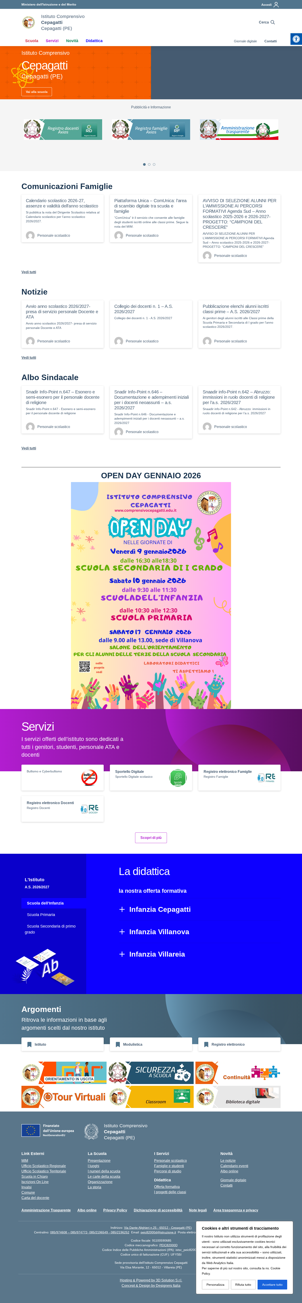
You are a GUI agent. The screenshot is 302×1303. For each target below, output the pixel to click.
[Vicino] (288, 1224)
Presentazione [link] (99, 1160)
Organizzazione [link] (100, 1182)
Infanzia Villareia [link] (157, 954)
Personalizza (215, 1284)
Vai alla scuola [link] (37, 92)
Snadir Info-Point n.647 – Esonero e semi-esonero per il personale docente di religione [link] (62, 397)
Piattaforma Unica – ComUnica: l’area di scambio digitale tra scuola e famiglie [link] (150, 206)
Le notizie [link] (228, 1160)
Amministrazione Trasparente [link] (46, 1210)
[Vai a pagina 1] (144, 164)
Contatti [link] (270, 41)
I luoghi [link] (93, 1166)
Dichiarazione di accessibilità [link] (158, 1210)
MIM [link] (24, 1160)
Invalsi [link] (26, 1187)
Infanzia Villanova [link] (159, 932)
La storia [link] (94, 1187)
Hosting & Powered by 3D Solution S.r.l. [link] (151, 1280)
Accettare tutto (272, 1284)
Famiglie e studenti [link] (169, 1166)
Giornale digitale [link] (245, 41)
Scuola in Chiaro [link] (34, 1176)
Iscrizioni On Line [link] (35, 1182)
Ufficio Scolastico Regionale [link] (43, 1166)
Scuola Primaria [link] (41, 914)
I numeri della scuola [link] (104, 1171)
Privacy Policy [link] (115, 1210)
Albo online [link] (229, 1171)
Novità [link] (72, 41)
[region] (244, 1257)
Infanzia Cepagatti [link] (160, 909)
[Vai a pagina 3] (154, 164)
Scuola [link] (31, 41)
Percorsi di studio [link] (167, 1171)
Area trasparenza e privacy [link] (235, 1210)
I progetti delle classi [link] (170, 1192)
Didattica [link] (94, 41)
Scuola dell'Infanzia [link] (45, 903)
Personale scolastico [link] (170, 1160)
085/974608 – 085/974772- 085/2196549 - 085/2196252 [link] (89, 1232)
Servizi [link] (52, 41)
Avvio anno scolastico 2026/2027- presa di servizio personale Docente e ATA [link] (62, 311)
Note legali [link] (198, 1210)
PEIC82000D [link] (168, 1245)
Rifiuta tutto (243, 1284)
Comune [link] (28, 1192)
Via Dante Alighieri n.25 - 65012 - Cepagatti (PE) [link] (158, 1227)
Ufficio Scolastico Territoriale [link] (43, 1171)
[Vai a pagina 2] (149, 164)
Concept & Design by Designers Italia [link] (151, 1285)
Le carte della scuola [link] (104, 1176)
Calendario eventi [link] (234, 1166)
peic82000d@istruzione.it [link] (158, 1232)
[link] (296, 39)
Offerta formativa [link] (167, 1187)
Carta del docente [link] (35, 1198)
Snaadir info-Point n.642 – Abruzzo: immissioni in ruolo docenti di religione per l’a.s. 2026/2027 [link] (239, 397)
